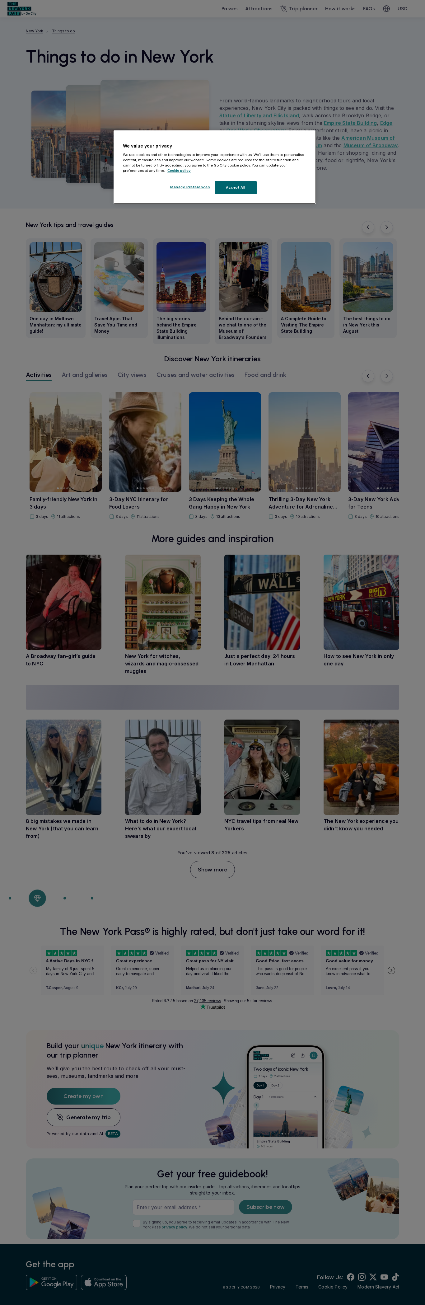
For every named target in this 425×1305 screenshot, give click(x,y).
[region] (215, 167)
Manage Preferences (190, 187)
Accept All (235, 187)
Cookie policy (179, 170)
